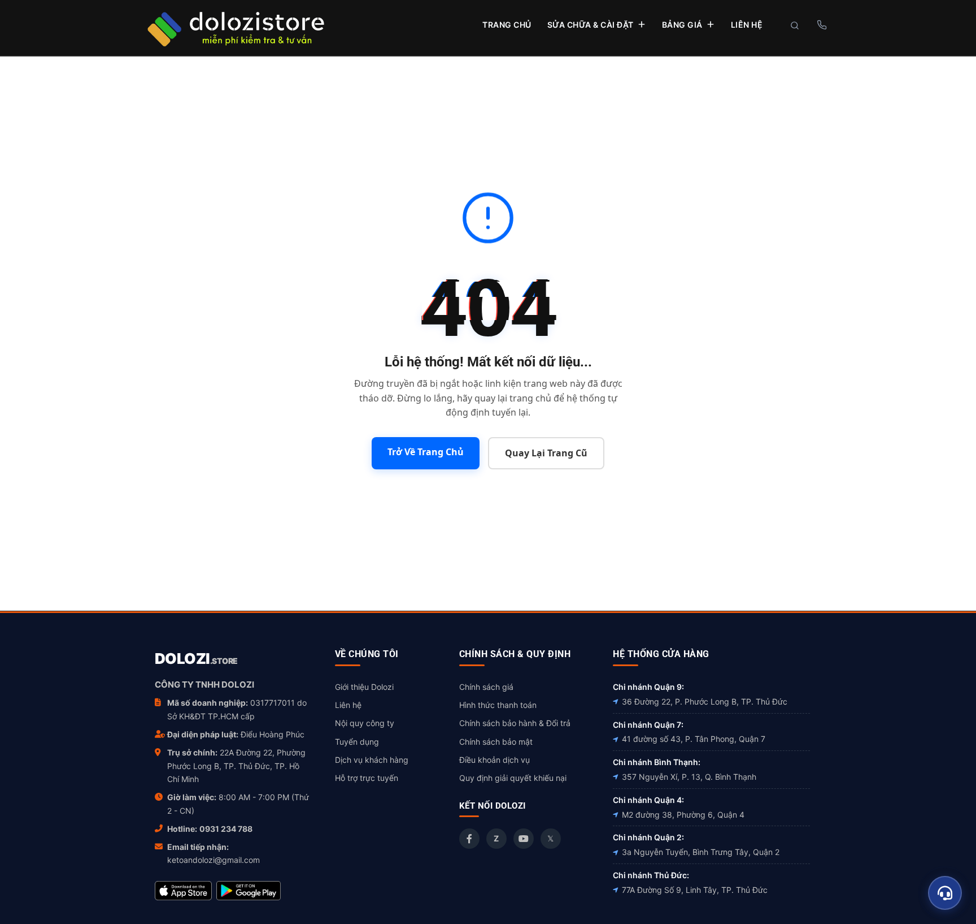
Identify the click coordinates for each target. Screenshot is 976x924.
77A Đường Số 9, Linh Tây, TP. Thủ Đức (695, 890)
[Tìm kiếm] (794, 25)
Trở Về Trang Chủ (425, 452)
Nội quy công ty (364, 723)
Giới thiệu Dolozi (364, 687)
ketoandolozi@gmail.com (213, 860)
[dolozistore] (235, 27)
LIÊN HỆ (747, 24)
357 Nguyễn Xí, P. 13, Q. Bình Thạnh (689, 776)
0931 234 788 (225, 829)
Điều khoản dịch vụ (494, 760)
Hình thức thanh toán (498, 705)
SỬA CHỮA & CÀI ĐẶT (590, 24)
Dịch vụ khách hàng (371, 760)
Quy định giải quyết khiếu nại (513, 778)
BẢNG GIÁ (682, 24)
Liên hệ (348, 705)
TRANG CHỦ (506, 24)
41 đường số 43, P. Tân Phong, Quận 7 (693, 739)
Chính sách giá (486, 687)
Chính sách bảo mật (496, 741)
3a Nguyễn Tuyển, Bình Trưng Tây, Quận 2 (700, 852)
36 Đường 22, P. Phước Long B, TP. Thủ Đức (704, 701)
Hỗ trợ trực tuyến (366, 778)
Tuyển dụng (357, 741)
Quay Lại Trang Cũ (546, 453)
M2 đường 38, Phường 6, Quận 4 (683, 814)
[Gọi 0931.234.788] (821, 25)
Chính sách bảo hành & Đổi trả (514, 723)
